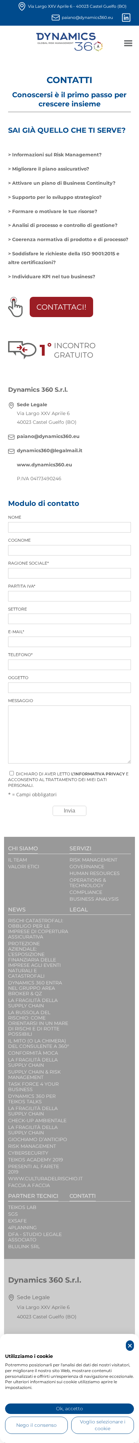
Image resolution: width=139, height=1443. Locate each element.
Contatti (83, 1196)
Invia (69, 811)
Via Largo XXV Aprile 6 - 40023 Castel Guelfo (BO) (77, 6)
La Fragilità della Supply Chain (33, 1003)
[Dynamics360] (69, 42)
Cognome (19, 540)
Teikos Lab (22, 1207)
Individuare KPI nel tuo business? (53, 277)
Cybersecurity (28, 1153)
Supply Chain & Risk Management (34, 1074)
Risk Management (93, 859)
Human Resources (95, 873)
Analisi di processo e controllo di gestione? (64, 225)
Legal (79, 909)
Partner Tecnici (33, 1196)
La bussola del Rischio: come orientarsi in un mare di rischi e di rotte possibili (38, 1023)
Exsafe (17, 1220)
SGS (13, 1214)
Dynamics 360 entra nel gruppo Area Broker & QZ (35, 988)
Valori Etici (23, 866)
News (17, 909)
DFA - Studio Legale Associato (35, 1237)
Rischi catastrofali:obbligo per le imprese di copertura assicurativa (38, 928)
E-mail (16, 631)
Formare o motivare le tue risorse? (54, 211)
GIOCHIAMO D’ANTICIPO (37, 1139)
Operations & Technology (88, 882)
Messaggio (20, 700)
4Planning (22, 1227)
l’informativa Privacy (98, 773)
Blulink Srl (24, 1246)
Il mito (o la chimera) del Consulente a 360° (38, 1043)
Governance (87, 866)
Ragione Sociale (28, 563)
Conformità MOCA (33, 1053)
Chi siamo (23, 848)
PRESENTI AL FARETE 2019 (33, 1169)
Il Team (17, 859)
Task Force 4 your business (33, 1086)
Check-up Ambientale (37, 1120)
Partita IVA (21, 586)
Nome (14, 517)
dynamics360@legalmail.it (49, 450)
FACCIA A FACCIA (29, 1185)
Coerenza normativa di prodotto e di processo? (70, 239)
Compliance (86, 892)
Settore (17, 609)
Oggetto (18, 677)
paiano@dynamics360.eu (87, 17)
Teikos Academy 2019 (35, 1159)
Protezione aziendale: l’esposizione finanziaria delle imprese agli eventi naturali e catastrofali (34, 960)
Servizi (80, 848)
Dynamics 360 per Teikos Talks (32, 1098)
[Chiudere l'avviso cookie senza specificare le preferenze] (130, 1345)
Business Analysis (94, 899)
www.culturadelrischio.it (39, 1178)
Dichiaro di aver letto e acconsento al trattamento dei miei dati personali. (68, 779)
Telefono (20, 654)
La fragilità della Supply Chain (33, 1062)
